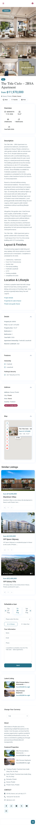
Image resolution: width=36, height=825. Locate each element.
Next (30, 610)
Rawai (19, 96)
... (18, 502)
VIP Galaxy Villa (9, 582)
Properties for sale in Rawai (12, 301)
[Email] (33, 822)
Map (5, 416)
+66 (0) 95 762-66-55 (13, 797)
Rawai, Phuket (10, 782)
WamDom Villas (9, 497)
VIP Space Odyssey (11, 539)
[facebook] (6, 806)
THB (9, 716)
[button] (4, 507)
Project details (8, 298)
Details (6, 317)
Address (7, 387)
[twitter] (22, 806)
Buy (3, 79)
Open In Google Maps (11, 405)
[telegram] (16, 806)
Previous (5, 610)
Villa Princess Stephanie (23, 760)
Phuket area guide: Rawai (12, 304)
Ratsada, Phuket (11, 779)
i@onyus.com (10, 800)
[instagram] (6, 811)
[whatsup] (11, 806)
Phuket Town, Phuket (12, 785)
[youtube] (27, 806)
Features (7, 355)
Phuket (14, 96)
